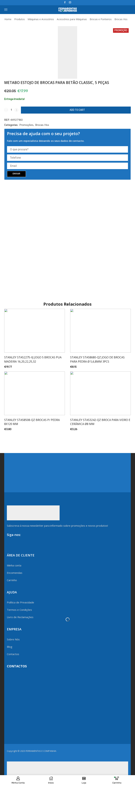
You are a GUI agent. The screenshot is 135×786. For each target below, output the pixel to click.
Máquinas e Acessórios (41, 19)
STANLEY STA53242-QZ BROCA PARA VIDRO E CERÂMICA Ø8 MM (100, 422)
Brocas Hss (120, 19)
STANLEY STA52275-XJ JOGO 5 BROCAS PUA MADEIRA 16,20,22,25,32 (33, 359)
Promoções (26, 125)
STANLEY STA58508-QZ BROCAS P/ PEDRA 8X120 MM (32, 422)
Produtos (19, 19)
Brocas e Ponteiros (101, 19)
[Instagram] (70, 2)
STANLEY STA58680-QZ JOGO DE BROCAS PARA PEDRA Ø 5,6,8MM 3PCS (97, 359)
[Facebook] (65, 2)
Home (7, 19)
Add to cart (77, 109)
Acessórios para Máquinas (72, 19)
